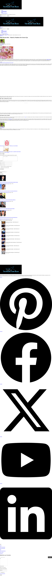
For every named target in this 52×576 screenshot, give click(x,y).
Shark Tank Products (2, 548)
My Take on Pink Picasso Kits (3, 62)
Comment (1, 160)
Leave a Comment (7, 152)
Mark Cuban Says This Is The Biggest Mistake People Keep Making (7, 208)
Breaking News (2, 192)
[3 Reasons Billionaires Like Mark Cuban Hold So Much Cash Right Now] (3, 198)
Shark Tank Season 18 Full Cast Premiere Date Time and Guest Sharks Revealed (8, 217)
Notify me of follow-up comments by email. (6, 166)
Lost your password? (2, 573)
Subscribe (50, 557)
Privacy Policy (2, 552)
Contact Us (1, 553)
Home (0, 545)
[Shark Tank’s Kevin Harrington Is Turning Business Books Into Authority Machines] (3, 180)
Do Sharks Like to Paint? (10, 62)
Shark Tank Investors (6, 183)
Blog (0, 549)
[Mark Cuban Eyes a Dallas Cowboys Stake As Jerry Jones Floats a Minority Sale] (3, 189)
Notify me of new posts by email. (5, 167)
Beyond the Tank (2, 183)
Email (1, 163)
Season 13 (1, 35)
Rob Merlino (2, 44)
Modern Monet (48, 59)
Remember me (2, 572)
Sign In (7, 34)
